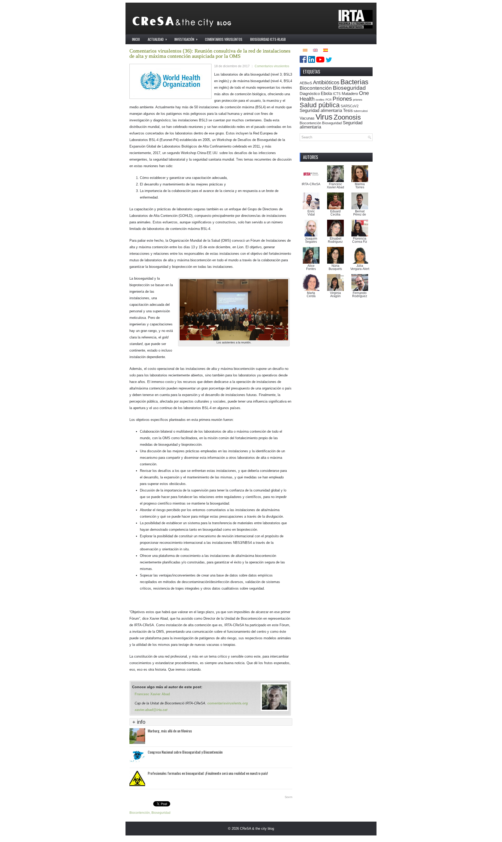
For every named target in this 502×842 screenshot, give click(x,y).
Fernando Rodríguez (359, 294)
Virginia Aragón (335, 294)
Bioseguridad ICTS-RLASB (268, 39)
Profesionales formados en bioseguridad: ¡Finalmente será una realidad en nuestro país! (208, 773)
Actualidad (157, 39)
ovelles (320, 99)
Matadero (350, 93)
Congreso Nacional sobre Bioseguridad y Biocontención (185, 752)
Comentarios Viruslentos (223, 39)
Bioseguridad (160, 813)
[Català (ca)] (305, 50)
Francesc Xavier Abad (152, 694)
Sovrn (288, 797)
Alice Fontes (311, 267)
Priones (342, 98)
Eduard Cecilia (335, 213)
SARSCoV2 (349, 106)
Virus (324, 116)
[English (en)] (315, 50)
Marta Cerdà (311, 294)
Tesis (348, 110)
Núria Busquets (335, 267)
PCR (329, 99)
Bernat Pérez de (359, 213)
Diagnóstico (310, 93)
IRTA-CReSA (311, 184)
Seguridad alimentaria (321, 110)
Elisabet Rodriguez (335, 240)
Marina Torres (360, 185)
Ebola (326, 93)
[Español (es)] (325, 50)
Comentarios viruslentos (272, 66)
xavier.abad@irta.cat (151, 710)
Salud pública (320, 105)
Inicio (136, 39)
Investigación (186, 39)
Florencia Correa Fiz (359, 240)
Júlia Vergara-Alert (359, 267)
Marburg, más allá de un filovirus (170, 730)
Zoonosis (347, 117)
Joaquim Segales (311, 240)
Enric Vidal (311, 213)
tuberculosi (361, 110)
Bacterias (354, 82)
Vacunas (307, 118)
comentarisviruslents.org (227, 703)
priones (357, 99)
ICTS (337, 94)
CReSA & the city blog (257, 828)
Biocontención (139, 813)
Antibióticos (326, 82)
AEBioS (306, 83)
